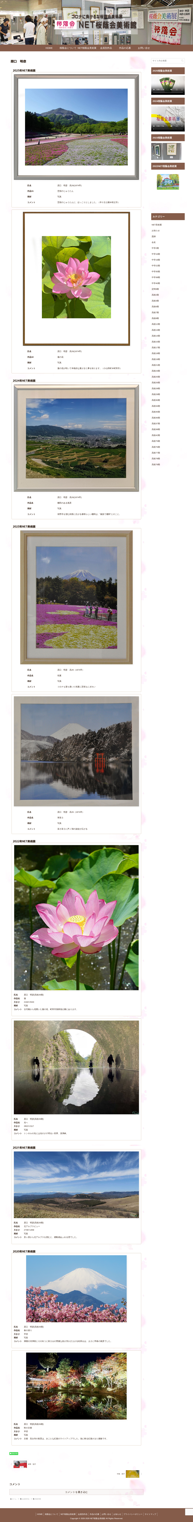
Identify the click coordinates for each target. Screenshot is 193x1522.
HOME (40, 1514)
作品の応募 (94, 1514)
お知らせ (117, 1514)
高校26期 (15, 1453)
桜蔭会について (51, 1514)
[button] (182, 60)
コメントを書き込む (76, 1492)
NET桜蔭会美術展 (68, 1514)
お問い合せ (106, 1514)
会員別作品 (82, 1514)
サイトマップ (150, 1514)
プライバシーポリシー (132, 1514)
